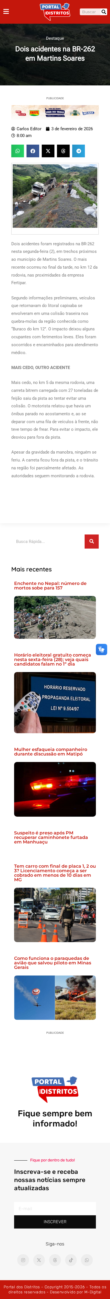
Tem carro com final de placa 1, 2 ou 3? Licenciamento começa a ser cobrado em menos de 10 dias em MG (55, 872)
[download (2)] (55, 112)
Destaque (55, 38)
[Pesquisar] (103, 11)
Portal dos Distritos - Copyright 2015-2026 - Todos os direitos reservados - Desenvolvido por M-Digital (55, 1289)
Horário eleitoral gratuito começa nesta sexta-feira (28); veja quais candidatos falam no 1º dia (52, 659)
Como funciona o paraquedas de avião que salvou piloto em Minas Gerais (52, 963)
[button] (17, 151)
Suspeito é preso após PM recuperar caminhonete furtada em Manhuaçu (51, 837)
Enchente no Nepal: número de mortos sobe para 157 (50, 586)
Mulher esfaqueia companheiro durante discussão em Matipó (50, 752)
